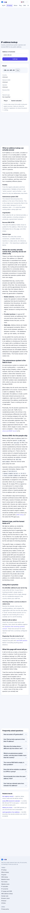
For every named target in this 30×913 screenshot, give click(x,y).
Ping (20, 5)
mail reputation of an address (11, 812)
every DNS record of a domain (11, 801)
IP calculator (4, 886)
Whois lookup (5, 872)
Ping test (3, 874)
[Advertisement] (15, 24)
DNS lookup (20, 514)
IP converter (4, 889)
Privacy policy (5, 909)
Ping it (6, 100)
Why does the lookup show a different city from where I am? (13, 747)
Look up (15, 59)
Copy (17, 70)
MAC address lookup (7, 893)
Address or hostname (8, 51)
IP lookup (9, 5)
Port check (4, 881)
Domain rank (4, 896)
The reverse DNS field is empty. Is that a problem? (14, 763)
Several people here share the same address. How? (15, 777)
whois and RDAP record (9, 431)
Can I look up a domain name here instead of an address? (14, 784)
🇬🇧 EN (22, 2)
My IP (3, 5)
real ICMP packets (21, 640)
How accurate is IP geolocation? (13, 734)
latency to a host (7, 807)
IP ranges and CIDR (6, 891)
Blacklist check (5, 879)
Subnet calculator (16, 100)
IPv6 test (3, 900)
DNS (24, 5)
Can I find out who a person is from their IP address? (14, 740)
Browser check (5, 898)
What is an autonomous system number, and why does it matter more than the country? (15, 755)
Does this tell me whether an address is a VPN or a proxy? (15, 770)
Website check (5, 884)
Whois (15, 5)
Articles (3, 903)
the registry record (7, 796)
